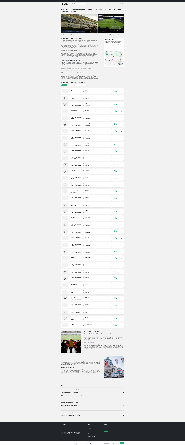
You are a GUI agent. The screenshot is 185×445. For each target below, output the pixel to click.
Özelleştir (112, 443)
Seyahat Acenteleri (120, 3)
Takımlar (113, 3)
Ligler (116, 3)
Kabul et (121, 443)
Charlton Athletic (103, 334)
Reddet (117, 443)
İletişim (106, 431)
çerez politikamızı (106, 443)
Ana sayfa (109, 3)
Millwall (97, 334)
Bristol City (102, 336)
